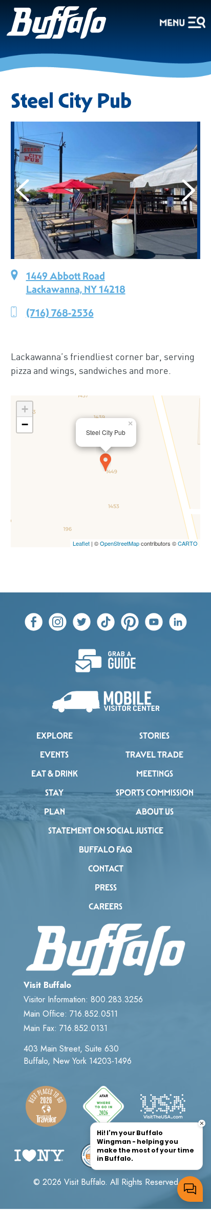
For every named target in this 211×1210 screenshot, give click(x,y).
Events (54, 754)
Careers (105, 906)
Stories (154, 735)
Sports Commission (155, 792)
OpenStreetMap (119, 543)
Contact (105, 868)
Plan (54, 811)
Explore (54, 735)
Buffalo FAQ (105, 849)
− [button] (25, 424)
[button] (23, 190)
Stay (54, 792)
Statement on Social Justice (105, 830)
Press (106, 887)
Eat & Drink (54, 773)
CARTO (188, 543)
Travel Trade (154, 754)
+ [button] (25, 409)
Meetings (154, 773)
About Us (155, 811)
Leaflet (81, 543)
